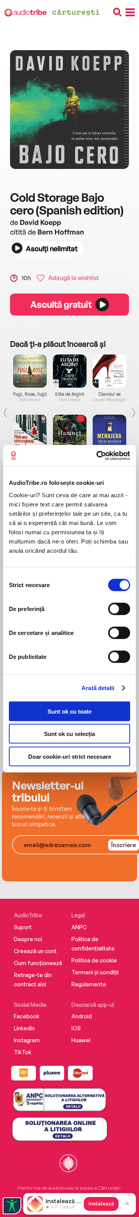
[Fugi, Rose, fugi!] (30, 371)
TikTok (22, 1052)
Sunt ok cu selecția (69, 734)
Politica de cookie (94, 960)
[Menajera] (109, 431)
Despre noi (28, 939)
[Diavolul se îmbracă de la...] (109, 371)
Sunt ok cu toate (69, 711)
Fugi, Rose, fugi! (30, 394)
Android (81, 1016)
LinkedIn (24, 1028)
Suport (23, 927)
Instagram (27, 1040)
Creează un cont (35, 951)
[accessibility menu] (12, 1205)
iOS (76, 1028)
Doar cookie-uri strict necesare (69, 756)
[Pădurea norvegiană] (30, 431)
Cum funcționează (38, 963)
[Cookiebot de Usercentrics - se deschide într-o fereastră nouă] (98, 456)
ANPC (79, 927)
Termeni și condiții (95, 972)
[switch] (119, 609)
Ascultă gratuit (60, 304)
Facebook (26, 1016)
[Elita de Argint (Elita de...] (70, 371)
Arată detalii (97, 688)
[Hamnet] (70, 431)
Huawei (80, 1040)
